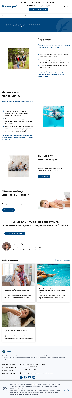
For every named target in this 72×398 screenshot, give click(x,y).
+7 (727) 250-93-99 (29, 370)
